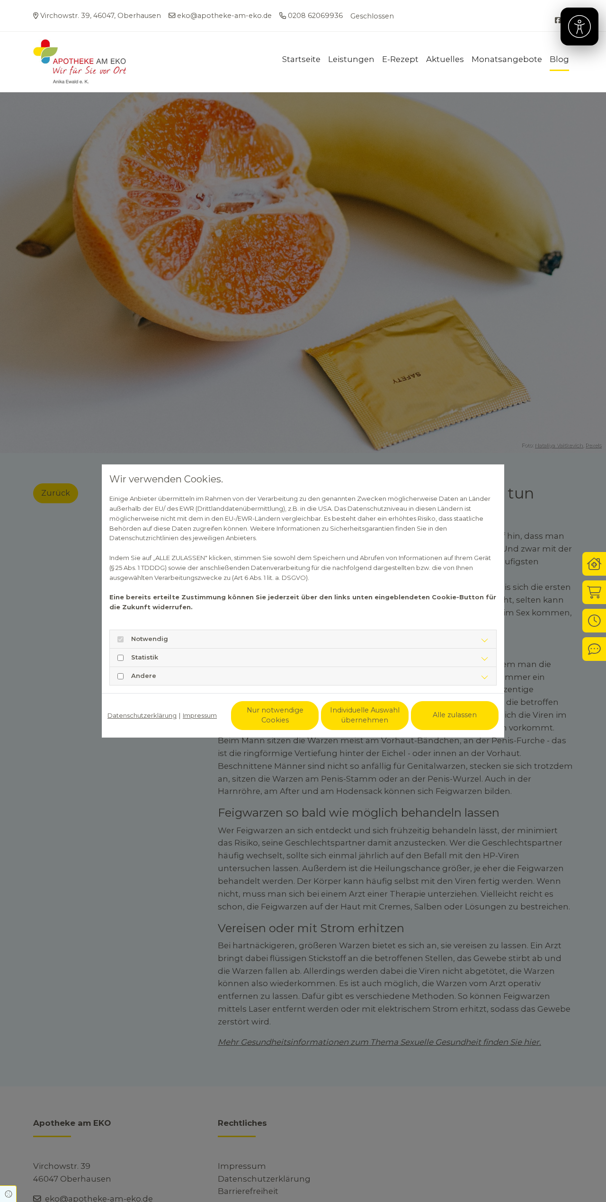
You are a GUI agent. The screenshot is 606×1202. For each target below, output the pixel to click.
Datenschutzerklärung (142, 715)
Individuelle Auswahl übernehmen (365, 715)
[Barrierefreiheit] (579, 26)
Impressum (200, 715)
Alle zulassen (455, 715)
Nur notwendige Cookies (275, 715)
